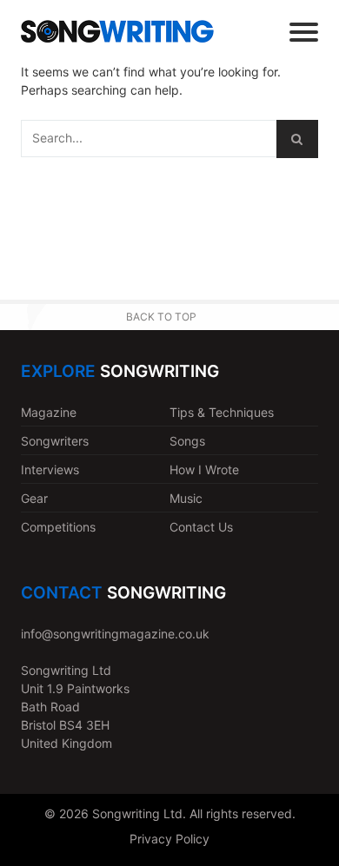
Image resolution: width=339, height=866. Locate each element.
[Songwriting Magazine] (117, 31)
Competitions (58, 526)
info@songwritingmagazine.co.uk (115, 633)
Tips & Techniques (222, 412)
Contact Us (201, 526)
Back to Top (161, 316)
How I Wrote (204, 469)
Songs (187, 440)
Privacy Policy (169, 838)
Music (186, 498)
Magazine (48, 412)
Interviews (50, 469)
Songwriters (55, 440)
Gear (34, 498)
